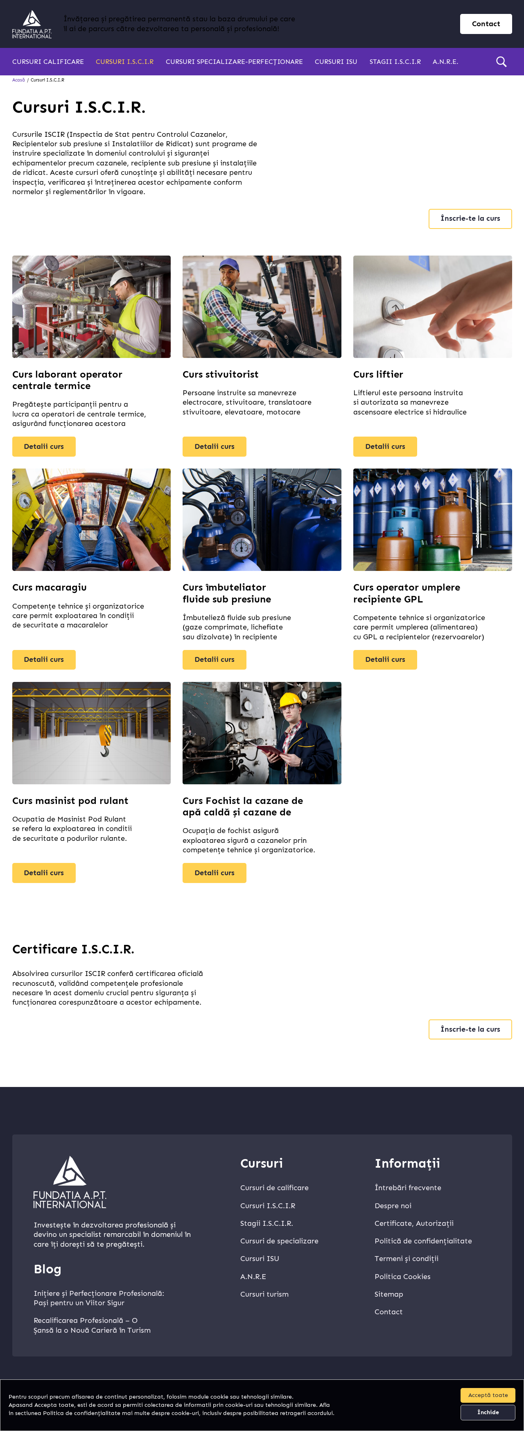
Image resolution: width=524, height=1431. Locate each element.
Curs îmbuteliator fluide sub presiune (227, 593)
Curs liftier (378, 374)
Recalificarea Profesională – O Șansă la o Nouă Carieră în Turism (92, 1325)
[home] (32, 24)
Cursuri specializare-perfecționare (234, 62)
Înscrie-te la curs (470, 218)
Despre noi (393, 1205)
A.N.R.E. (445, 62)
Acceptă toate (488, 1395)
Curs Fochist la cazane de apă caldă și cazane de (243, 806)
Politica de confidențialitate (81, 1413)
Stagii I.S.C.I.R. (266, 1223)
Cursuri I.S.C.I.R (125, 62)
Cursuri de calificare (274, 1187)
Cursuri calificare (48, 62)
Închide (488, 1412)
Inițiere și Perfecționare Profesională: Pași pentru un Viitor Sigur (99, 1298)
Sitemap (389, 1294)
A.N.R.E (253, 1276)
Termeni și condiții (406, 1258)
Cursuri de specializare (279, 1240)
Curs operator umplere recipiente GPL (406, 593)
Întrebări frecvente (408, 1187)
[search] (501, 62)
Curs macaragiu (49, 587)
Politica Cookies (403, 1276)
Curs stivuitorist (221, 374)
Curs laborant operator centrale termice (67, 380)
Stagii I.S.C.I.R (395, 62)
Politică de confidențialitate (423, 1240)
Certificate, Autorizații (414, 1223)
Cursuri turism (264, 1294)
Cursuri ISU (336, 62)
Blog (47, 1269)
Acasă (18, 80)
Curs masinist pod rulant (70, 800)
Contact (486, 23)
